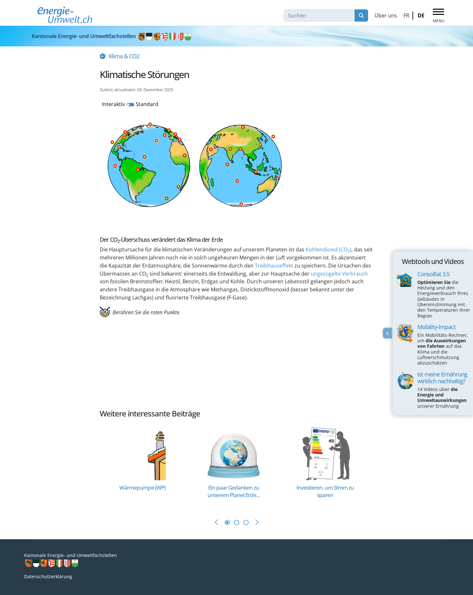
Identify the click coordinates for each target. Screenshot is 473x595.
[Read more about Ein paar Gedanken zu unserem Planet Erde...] (233, 453)
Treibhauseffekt (274, 265)
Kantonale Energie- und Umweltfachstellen (84, 36)
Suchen (361, 15)
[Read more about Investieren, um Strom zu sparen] (325, 453)
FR (406, 15)
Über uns (386, 15)
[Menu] (438, 15)
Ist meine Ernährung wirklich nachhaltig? (442, 377)
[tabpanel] (145, 466)
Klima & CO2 (124, 56)
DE (421, 15)
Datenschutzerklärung (48, 576)
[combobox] (319, 15)
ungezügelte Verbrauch (339, 273)
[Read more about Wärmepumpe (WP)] (142, 453)
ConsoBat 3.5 (433, 274)
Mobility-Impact (436, 327)
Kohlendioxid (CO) (328, 249)
